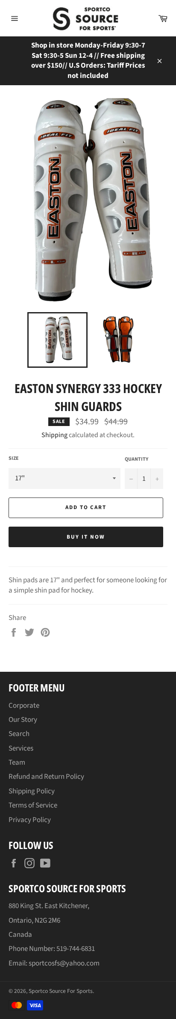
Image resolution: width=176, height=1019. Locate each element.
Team (17, 762)
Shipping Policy (32, 791)
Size (14, 458)
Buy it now (86, 537)
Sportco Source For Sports (61, 991)
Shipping (54, 435)
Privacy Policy (30, 820)
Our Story (23, 720)
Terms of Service (33, 805)
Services (21, 748)
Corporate (24, 705)
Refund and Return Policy (46, 777)
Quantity (136, 459)
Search (19, 734)
